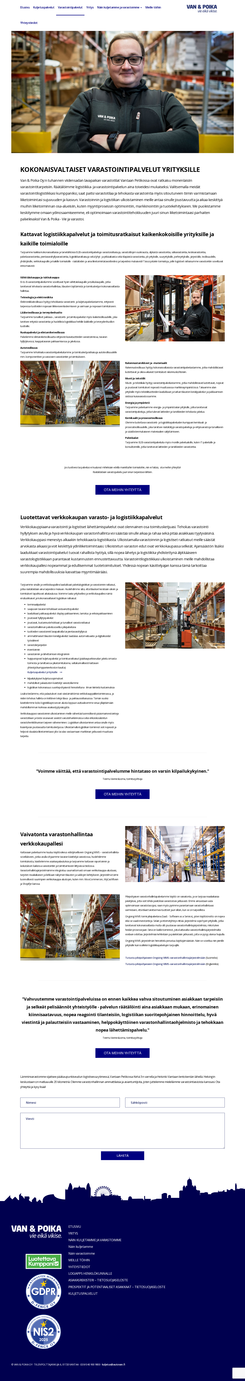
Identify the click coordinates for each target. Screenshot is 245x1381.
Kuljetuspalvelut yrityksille (42, 672)
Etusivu (25, 7)
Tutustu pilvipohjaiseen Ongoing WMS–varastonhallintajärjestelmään (165, 957)
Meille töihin (153, 7)
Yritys (90, 7)
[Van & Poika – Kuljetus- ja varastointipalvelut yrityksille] (202, 7)
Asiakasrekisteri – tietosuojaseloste (98, 1280)
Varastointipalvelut (70, 7)
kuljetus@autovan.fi (113, 1364)
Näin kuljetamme (80, 1246)
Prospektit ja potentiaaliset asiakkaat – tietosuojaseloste (116, 1287)
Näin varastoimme (81, 1253)
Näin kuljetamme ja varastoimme (118, 7)
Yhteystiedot (29, 23)
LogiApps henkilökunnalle (90, 1273)
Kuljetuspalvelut (43, 7)
